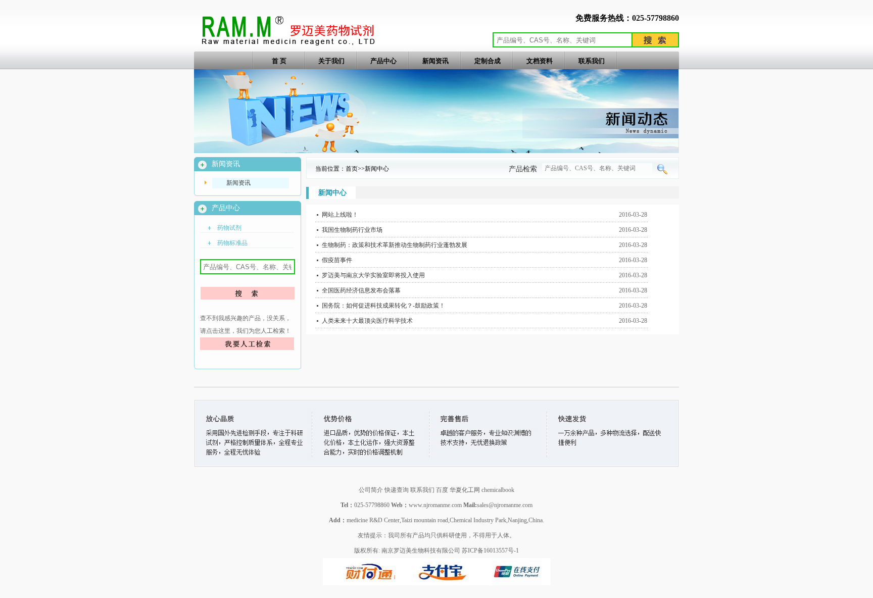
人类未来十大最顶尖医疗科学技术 (367, 320)
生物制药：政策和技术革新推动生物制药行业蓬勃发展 (394, 244)
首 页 (279, 61)
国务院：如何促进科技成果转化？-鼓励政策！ (383, 305)
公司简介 (371, 489)
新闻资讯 (435, 61)
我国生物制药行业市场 (352, 229)
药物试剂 (229, 227)
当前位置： (330, 168)
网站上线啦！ (340, 214)
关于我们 (331, 61)
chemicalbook (497, 489)
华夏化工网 (465, 489)
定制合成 (487, 61)
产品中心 (383, 61)
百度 (443, 489)
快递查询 (396, 489)
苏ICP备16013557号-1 (490, 550)
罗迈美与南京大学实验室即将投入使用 (373, 275)
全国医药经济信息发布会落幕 (361, 290)
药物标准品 (232, 242)
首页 (352, 168)
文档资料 (539, 61)
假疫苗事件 (337, 260)
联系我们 (591, 61)
